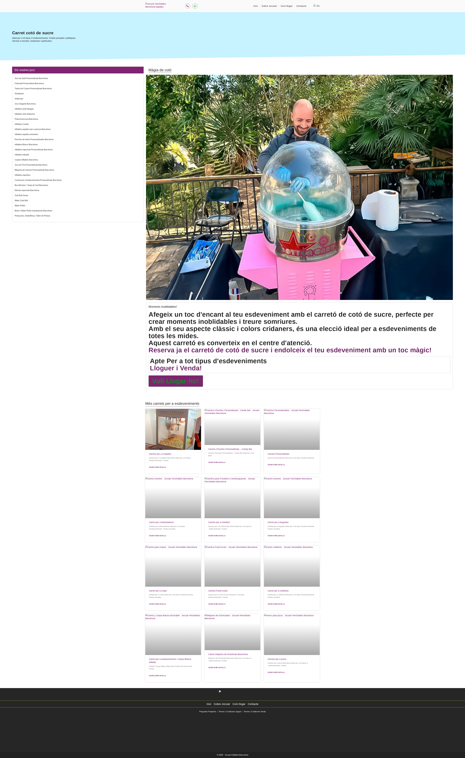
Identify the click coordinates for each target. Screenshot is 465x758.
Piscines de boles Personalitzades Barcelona (34, 139)
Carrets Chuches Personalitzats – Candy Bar (230, 449)
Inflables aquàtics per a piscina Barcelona (32, 129)
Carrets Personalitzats (278, 454)
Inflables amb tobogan (24, 109)
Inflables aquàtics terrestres (26, 134)
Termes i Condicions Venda (255, 711)
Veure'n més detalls (157, 467)
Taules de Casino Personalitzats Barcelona (33, 88)
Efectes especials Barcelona (27, 190)
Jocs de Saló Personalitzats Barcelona (31, 78)
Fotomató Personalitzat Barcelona (29, 83)
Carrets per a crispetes (160, 454)
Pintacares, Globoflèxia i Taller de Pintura (32, 216)
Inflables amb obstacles (25, 114)
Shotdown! (19, 94)
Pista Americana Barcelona (26, 119)
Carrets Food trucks (218, 591)
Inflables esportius (22, 175)
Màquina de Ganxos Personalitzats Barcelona (34, 170)
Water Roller (20, 206)
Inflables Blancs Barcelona (26, 144)
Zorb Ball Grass (21, 195)
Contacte (301, 6)
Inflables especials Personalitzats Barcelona (34, 150)
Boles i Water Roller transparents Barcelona (33, 211)
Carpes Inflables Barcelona (26, 160)
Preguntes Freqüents (207, 711)
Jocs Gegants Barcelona (25, 104)
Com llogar (287, 6)
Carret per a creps (158, 591)
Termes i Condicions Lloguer (230, 711)
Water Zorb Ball (21, 200)
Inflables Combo (22, 124)
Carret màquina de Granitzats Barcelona (228, 654)
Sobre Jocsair (269, 6)
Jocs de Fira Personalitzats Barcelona (31, 165)
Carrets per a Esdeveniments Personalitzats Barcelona (38, 180)
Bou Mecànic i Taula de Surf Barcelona (31, 185)
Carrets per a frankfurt (219, 522)
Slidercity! (19, 99)
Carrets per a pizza (277, 659)
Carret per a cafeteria (278, 591)
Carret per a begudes (278, 522)
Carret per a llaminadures (161, 522)
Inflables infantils (22, 155)
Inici (255, 6)
